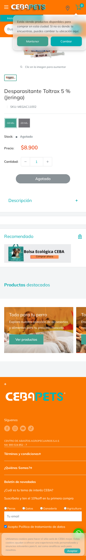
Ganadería (50, 508)
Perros (11, 508)
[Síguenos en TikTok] (31, 428)
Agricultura (74, 508)
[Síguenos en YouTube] (23, 428)
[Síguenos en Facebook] (7, 428)
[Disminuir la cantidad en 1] (25, 161)
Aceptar (72, 550)
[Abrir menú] (6, 7)
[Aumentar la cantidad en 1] (47, 161)
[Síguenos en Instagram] (15, 428)
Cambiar (66, 41)
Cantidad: (11, 162)
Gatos (29, 508)
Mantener (32, 41)
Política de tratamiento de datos (42, 527)
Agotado (43, 178)
